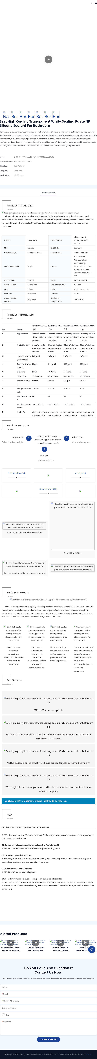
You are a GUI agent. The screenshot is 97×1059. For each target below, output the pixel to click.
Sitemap (89, 1054)
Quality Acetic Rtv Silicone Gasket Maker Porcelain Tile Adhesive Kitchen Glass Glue (35, 949)
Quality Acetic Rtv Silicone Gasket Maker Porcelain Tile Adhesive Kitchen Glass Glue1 (60, 949)
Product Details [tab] (48, 192)
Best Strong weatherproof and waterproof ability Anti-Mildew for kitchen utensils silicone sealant (85, 949)
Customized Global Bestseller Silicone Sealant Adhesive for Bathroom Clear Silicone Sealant (10, 949)
